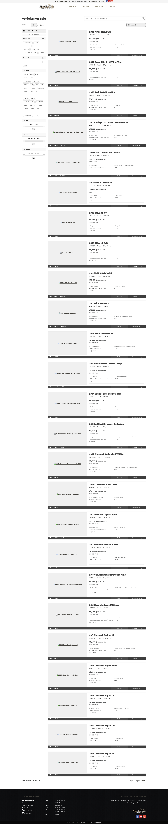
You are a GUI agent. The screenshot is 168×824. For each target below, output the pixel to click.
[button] (96, 39)
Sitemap (123, 800)
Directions (93, 1)
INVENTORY (72, 7)
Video (62, 145)
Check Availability (137, 55)
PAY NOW (113, 7)
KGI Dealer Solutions (78, 822)
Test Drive (119, 55)
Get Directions (28, 808)
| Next (42, 25)
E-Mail (101, 1)
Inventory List (115, 800)
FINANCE (86, 7)
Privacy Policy (131, 800)
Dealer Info (99, 7)
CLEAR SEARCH (34, 35)
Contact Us (27, 813)
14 (50, 55)
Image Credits (142, 800)
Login (68, 822)
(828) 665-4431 (61, 1)
